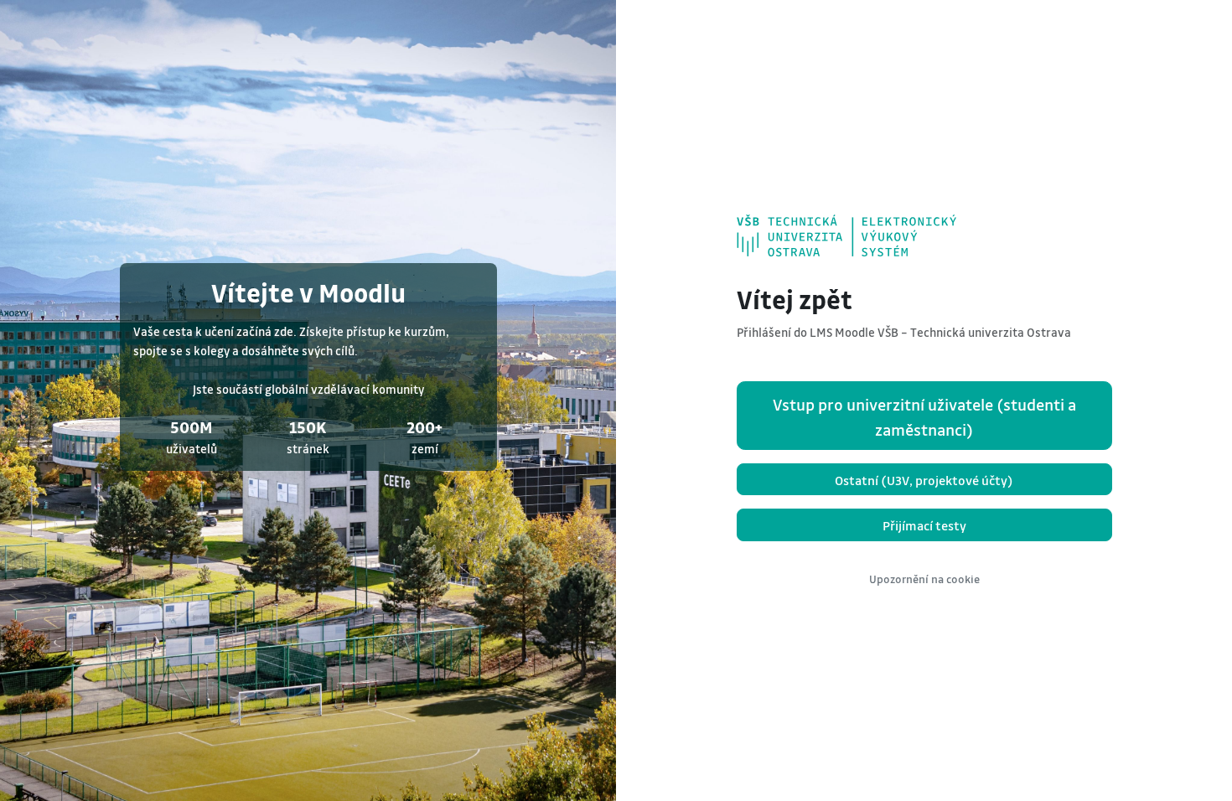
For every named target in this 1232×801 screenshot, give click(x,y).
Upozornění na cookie (924, 579)
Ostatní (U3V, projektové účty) (924, 480)
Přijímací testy (924, 525)
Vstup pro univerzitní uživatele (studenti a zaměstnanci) (924, 417)
